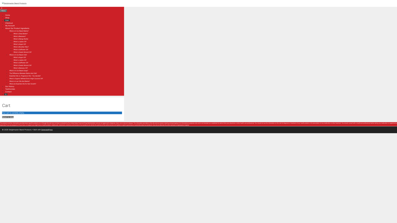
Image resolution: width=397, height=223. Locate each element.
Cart (7, 20)
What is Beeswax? (20, 36)
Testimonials (10, 89)
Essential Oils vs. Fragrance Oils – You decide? (25, 76)
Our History (9, 86)
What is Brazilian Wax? (21, 47)
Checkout (9, 23)
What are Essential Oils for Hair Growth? (22, 84)
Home (7, 15)
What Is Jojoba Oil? (20, 41)
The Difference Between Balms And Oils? (23, 73)
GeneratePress (47, 130)
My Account (10, 26)
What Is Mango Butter (21, 39)
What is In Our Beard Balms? (19, 31)
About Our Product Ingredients (17, 28)
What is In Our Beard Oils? (18, 55)
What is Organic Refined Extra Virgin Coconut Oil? (26, 78)
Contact (8, 92)
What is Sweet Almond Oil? (23, 52)
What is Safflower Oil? (21, 49)
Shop (7, 18)
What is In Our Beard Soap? (18, 70)
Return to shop (8, 117)
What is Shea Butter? (21, 33)
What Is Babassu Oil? (21, 68)
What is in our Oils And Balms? (19, 81)
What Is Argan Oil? (20, 44)
